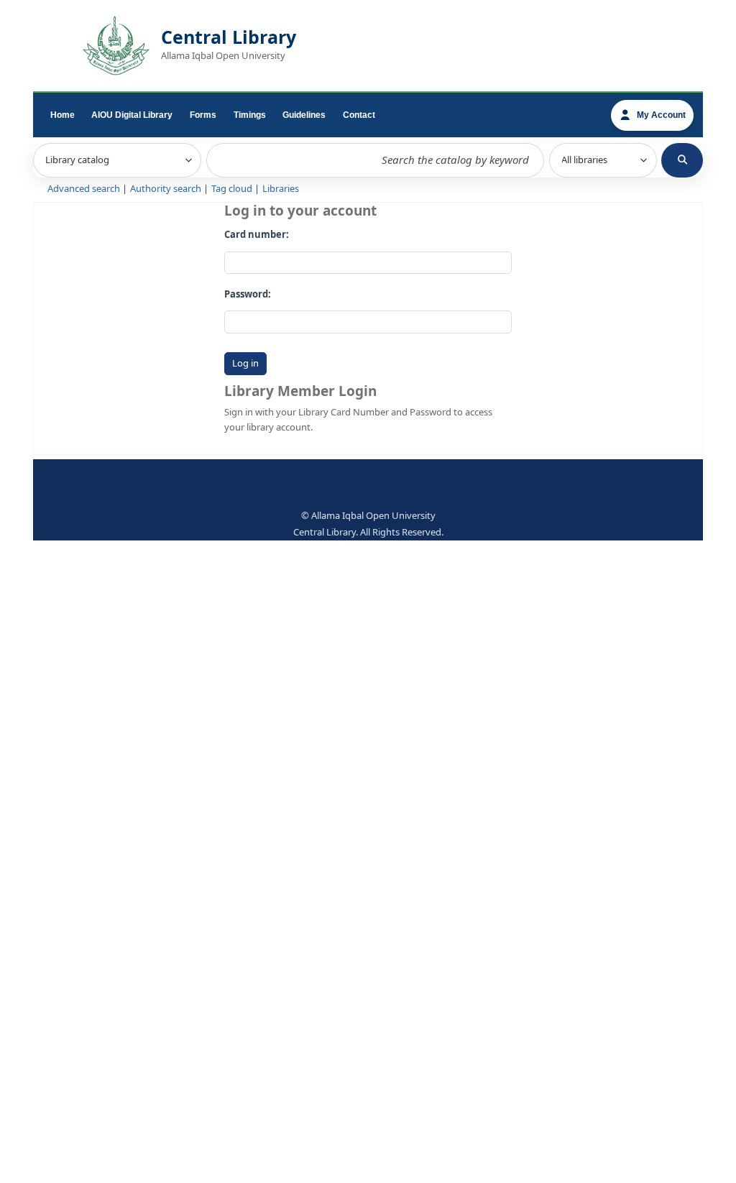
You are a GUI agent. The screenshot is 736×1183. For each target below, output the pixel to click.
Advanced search (83, 188)
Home (62, 115)
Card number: (256, 234)
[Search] (682, 160)
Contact (359, 115)
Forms (203, 115)
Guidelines (304, 115)
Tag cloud (231, 188)
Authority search (165, 188)
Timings (250, 115)
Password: (247, 294)
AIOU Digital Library (131, 115)
